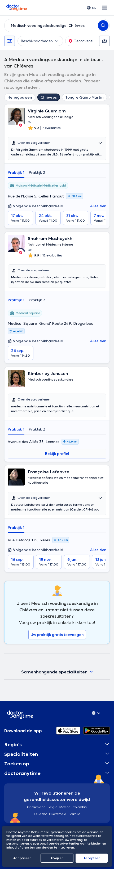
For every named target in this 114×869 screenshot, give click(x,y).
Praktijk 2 (37, 172)
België (52, 807)
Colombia (79, 807)
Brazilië (74, 814)
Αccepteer (92, 858)
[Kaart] (104, 41)
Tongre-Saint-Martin (84, 97)
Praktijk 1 (16, 172)
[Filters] (9, 41)
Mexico (64, 807)
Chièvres (49, 97)
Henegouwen (19, 97)
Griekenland (36, 807)
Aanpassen (22, 858)
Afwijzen (57, 858)
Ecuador (40, 814)
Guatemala (58, 814)
